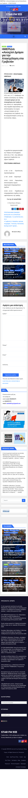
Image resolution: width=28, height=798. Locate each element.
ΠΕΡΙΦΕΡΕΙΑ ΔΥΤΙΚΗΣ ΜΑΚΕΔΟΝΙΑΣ (11, 251)
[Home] (2, 36)
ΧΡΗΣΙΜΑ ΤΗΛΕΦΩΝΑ (21, 767)
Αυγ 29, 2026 (8, 260)
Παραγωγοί (7, 763)
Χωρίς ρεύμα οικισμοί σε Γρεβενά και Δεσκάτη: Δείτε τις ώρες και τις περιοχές (13, 292)
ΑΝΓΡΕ (12, 65)
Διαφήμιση (23, 760)
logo (25, 757)
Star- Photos (8, 760)
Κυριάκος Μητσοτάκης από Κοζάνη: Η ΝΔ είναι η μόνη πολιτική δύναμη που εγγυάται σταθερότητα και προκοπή (14, 480)
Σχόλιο (5, 313)
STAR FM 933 (14, 14)
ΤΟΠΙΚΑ (6, 287)
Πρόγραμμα (23, 763)
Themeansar (21, 752)
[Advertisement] (14, 133)
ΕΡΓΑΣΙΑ (5, 580)
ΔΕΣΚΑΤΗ (11, 285)
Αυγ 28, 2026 (8, 589)
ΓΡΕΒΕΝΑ (4, 46)
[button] (25, 36)
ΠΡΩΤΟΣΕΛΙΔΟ (7, 253)
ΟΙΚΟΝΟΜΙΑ (16, 580)
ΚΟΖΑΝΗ (10, 580)
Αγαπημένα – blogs (16, 760)
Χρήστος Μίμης (17, 231)
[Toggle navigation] (14, 36)
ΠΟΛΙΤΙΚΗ (21, 580)
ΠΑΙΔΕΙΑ (11, 270)
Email (4, 355)
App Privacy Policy (14, 757)
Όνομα (5, 345)
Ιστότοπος (5, 364)
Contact (21, 757)
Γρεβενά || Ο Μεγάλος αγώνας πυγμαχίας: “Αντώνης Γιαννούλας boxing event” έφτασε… (14, 224)
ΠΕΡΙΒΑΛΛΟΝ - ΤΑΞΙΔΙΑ (14, 530)
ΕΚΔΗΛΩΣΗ (9, 46)
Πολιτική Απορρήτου (15, 763)
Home (7, 757)
